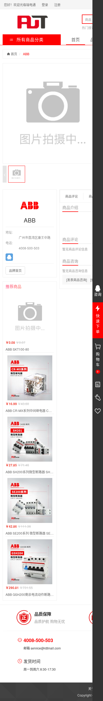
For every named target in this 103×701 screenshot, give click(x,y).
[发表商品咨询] (76, 279)
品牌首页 (15, 270)
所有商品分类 (29, 39)
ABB (26, 54)
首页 (75, 39)
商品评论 (71, 196)
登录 (45, 4)
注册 (57, 4)
